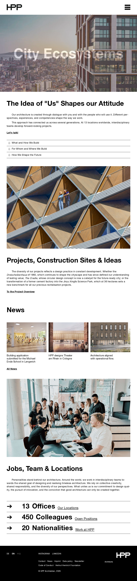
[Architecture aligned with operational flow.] (110, 324)
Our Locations (68, 508)
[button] (68, 143)
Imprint (57, 561)
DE (8, 554)
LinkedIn (56, 554)
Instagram (44, 554)
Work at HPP (84, 529)
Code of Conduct (46, 565)
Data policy (68, 561)
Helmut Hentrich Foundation (68, 565)
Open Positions (86, 519)
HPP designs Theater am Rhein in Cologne (60, 357)
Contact (41, 561)
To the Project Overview (21, 292)
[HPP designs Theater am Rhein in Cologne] (68, 324)
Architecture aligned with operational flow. (102, 357)
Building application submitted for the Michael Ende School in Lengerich (21, 358)
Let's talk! (12, 133)
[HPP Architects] (117, 554)
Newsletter (79, 561)
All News (12, 369)
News (49, 561)
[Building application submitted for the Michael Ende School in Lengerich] (27, 324)
